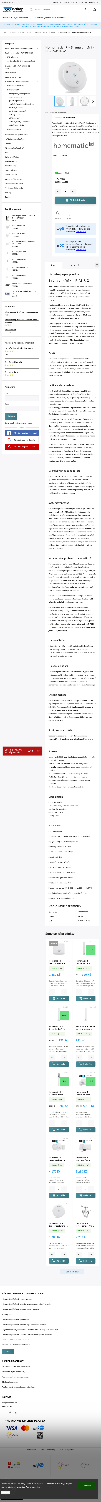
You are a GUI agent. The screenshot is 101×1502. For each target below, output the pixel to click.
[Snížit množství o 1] (58, 191)
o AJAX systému (81, 2)
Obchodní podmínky (10, 1382)
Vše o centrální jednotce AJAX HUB (15, 1340)
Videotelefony (10, 166)
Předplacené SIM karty (14, 188)
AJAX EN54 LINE (11, 73)
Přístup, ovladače (16, 107)
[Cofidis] (63, 1466)
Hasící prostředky (12, 157)
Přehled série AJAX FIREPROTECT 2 (16, 1345)
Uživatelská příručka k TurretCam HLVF (21, 312)
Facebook (10, 1412)
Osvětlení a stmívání (17, 111)
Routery (8, 192)
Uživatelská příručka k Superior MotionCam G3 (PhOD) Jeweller (26, 1304)
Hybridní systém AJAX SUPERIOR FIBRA (17, 67)
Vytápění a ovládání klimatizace (21, 104)
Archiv (8, 1351)
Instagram (16, 1412)
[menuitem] (17, 18)
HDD (6, 152)
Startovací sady (15, 97)
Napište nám (57, 2)
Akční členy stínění (16, 125)
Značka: (59, 113)
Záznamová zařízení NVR (14, 148)
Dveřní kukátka (11, 161)
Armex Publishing (48, 1449)
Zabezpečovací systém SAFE (16, 135)
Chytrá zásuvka (11, 175)
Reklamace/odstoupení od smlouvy (16, 1367)
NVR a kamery (12, 57)
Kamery (8, 143)
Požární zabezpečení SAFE (15, 139)
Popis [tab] (54, 265)
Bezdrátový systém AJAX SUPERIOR (19, 53)
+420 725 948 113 (8, 1406)
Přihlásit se (11, 416)
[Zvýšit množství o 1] (73, 191)
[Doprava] (14, 1465)
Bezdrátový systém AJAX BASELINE (19, 48)
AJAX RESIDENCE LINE (13, 77)
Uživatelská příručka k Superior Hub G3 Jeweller (21, 1309)
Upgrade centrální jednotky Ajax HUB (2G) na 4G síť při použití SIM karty (30, 1329)
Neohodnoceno (69, 117)
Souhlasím (87, 1485)
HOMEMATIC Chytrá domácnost (17, 81)
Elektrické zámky (12, 170)
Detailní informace (59, 155)
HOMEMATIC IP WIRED (15, 86)
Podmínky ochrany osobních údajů (15, 1377)
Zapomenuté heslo (24, 423)
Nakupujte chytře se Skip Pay (13, 1372)
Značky (8, 197)
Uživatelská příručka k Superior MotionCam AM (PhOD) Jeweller (27, 1334)
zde (40, 1487)
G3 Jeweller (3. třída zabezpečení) (21, 61)
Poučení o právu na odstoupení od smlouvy (19, 1387)
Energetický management (19, 93)
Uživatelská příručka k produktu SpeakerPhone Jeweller (24, 1324)
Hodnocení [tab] (74, 265)
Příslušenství (14, 118)
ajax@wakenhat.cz (9, 1402)
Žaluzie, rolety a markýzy (19, 122)
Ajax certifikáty (69, 2)
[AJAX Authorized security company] (87, 1466)
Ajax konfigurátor (67, 1449)
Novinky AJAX (10, 329)
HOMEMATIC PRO (14, 130)
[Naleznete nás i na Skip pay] (38, 1466)
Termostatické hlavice (14, 183)
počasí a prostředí (16, 100)
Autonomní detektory (13, 179)
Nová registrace (11, 423)
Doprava (92, 2)
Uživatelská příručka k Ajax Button (15, 1319)
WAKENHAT (31, 1449)
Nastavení (5, 1492)
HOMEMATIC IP (13, 90)
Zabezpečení (14, 115)
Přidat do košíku (77, 200)
